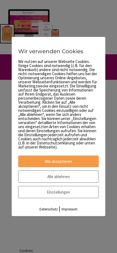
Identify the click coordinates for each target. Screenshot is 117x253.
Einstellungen (58, 192)
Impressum (69, 209)
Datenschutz (48, 209)
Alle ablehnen (58, 176)
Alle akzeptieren (58, 161)
